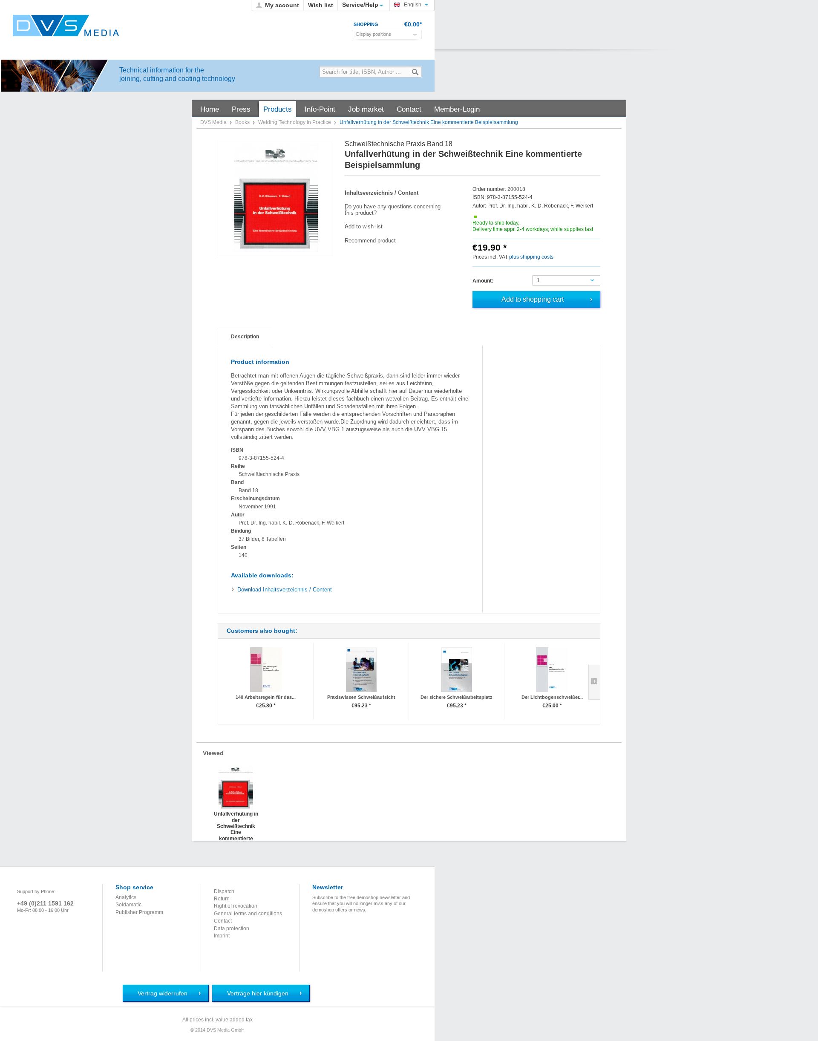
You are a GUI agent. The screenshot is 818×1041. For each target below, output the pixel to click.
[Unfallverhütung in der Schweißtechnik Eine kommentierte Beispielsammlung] (276, 198)
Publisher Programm (139, 912)
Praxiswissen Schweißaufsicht (361, 697)
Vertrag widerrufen (162, 993)
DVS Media (214, 122)
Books (243, 122)
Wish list (320, 5)
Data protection (231, 928)
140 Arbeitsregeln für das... (266, 697)
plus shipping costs (531, 257)
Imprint (222, 936)
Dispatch (224, 891)
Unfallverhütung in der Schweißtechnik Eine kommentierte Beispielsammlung (235, 819)
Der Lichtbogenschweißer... (552, 697)
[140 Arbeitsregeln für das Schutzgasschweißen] (265, 669)
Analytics (125, 897)
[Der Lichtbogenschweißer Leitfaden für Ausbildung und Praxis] (552, 669)
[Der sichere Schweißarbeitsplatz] (456, 669)
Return (222, 899)
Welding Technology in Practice (295, 122)
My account (282, 5)
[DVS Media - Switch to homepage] (66, 25)
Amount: (482, 281)
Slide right (594, 682)
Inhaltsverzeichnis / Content (284, 589)
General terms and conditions (248, 914)
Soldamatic (128, 905)
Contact (223, 921)
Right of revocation (235, 906)
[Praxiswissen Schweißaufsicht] (361, 669)
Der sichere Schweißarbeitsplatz (457, 697)
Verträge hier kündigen (257, 993)
